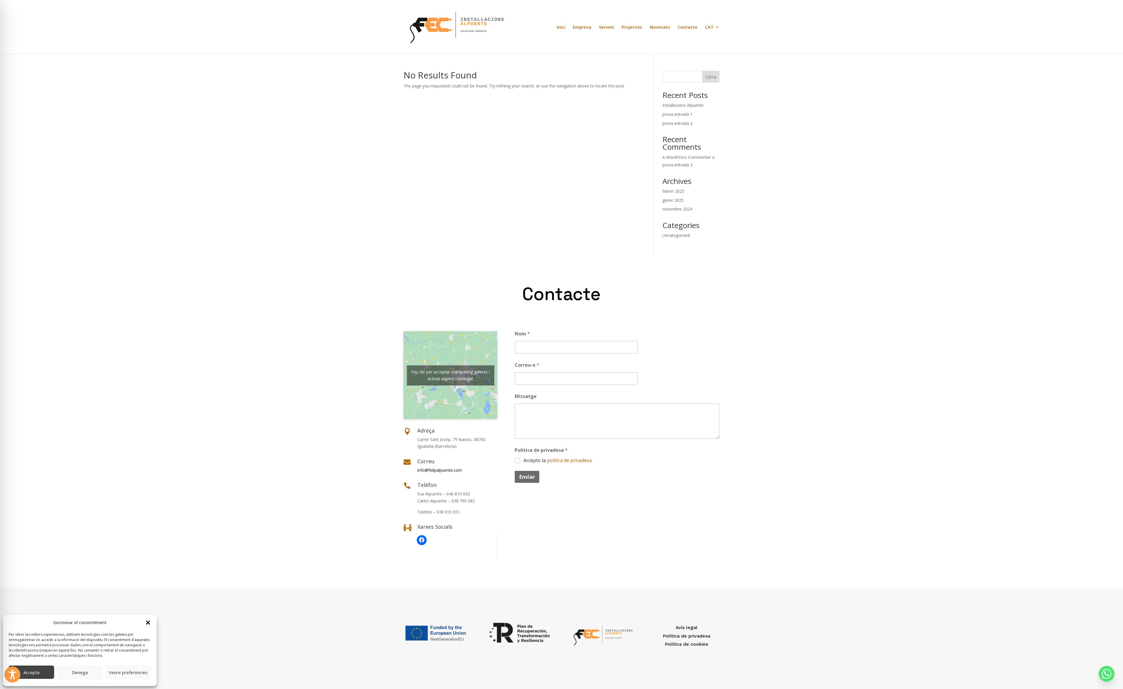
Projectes (632, 27)
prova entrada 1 (677, 114)
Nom (522, 334)
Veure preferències (128, 672)
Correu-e (527, 365)
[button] (148, 623)
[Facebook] (421, 540)
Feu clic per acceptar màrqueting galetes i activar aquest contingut (450, 375)
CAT (709, 27)
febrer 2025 (673, 191)
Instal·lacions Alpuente (683, 105)
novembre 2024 (677, 209)
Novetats (660, 27)
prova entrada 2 (677, 123)
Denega (80, 672)
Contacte (687, 27)
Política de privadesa (541, 450)
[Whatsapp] (1107, 674)
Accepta (31, 672)
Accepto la (557, 460)
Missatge (526, 396)
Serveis (606, 27)
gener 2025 (673, 200)
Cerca (710, 77)
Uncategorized (676, 235)
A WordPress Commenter (686, 157)
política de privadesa (569, 460)
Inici (561, 27)
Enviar (527, 476)
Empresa (582, 27)
